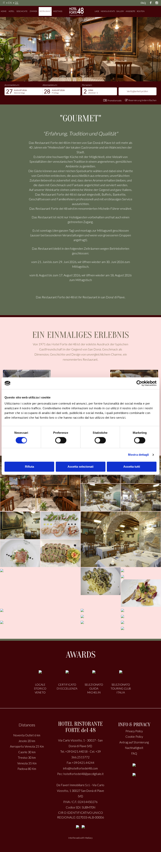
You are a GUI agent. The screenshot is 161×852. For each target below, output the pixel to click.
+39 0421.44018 (76, 751)
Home (3, 11)
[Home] (76, 11)
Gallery (120, 11)
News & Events (108, 11)
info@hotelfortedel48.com (80, 768)
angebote (130, 11)
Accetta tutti (131, 466)
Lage (97, 11)
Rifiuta (29, 466)
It (4, 2)
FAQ (143, 3)
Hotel (11, 11)
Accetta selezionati (80, 466)
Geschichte (21, 11)
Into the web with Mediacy (80, 838)
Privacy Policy (134, 731)
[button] (24, 91)
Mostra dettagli (138, 454)
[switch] (60, 440)
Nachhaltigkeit (134, 747)
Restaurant (45, 11)
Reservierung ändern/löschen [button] (142, 100)
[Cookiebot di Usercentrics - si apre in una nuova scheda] (139, 383)
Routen (141, 11)
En (10, 2)
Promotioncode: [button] (115, 100)
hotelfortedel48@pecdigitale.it (83, 774)
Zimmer (33, 11)
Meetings (57, 11)
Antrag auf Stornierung (134, 742)
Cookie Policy (134, 736)
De (16, 2)
